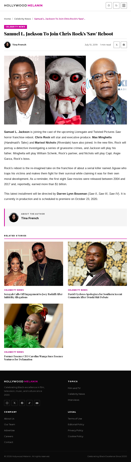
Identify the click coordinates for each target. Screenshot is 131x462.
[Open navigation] (124, 5)
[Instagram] (7, 403)
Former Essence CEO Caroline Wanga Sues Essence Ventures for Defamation (33, 358)
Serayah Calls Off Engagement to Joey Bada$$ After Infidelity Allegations (33, 296)
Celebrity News (22, 19)
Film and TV (74, 388)
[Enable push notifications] (109, 5)
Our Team (9, 424)
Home (7, 19)
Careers (8, 436)
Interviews (73, 399)
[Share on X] (117, 45)
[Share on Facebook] (124, 45)
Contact (8, 442)
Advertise (9, 430)
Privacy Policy (75, 430)
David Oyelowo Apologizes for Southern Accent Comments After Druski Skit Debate (95, 296)
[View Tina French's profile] (13, 217)
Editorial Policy (76, 424)
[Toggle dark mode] (116, 5)
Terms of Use (75, 418)
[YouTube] (37, 403)
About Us (9, 418)
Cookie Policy (75, 436)
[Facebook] (22, 403)
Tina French (30, 218)
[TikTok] (29, 403)
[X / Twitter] (14, 403)
